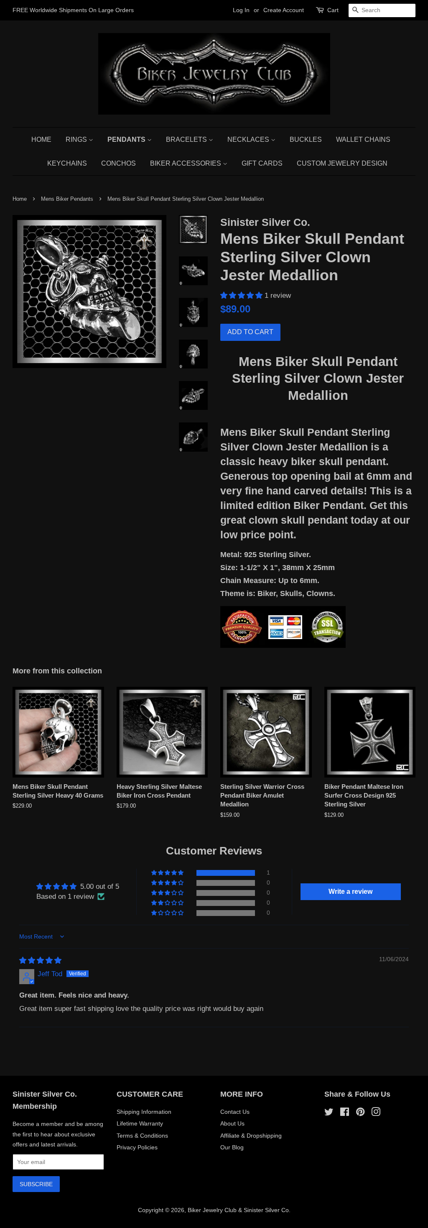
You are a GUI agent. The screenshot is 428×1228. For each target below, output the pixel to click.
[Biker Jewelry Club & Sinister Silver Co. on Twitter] (329, 1113)
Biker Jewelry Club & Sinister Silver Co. (239, 1210)
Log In (241, 10)
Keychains (67, 163)
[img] (40, 960)
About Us (232, 1123)
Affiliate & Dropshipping (251, 1135)
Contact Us (235, 1111)
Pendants (127, 139)
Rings (77, 139)
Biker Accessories (186, 163)
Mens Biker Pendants (67, 199)
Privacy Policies (137, 1147)
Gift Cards (262, 163)
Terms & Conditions (142, 1135)
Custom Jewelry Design (342, 163)
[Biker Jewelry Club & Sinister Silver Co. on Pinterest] (360, 1113)
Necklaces (249, 139)
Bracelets (187, 139)
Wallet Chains (363, 139)
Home (41, 139)
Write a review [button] (350, 891)
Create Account (283, 10)
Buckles (306, 139)
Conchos (118, 163)
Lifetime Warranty (140, 1123)
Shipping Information (144, 1111)
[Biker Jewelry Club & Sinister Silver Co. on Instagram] (375, 1113)
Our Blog (232, 1147)
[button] (242, 295)
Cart (333, 10)
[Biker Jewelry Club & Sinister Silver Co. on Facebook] (344, 1113)
